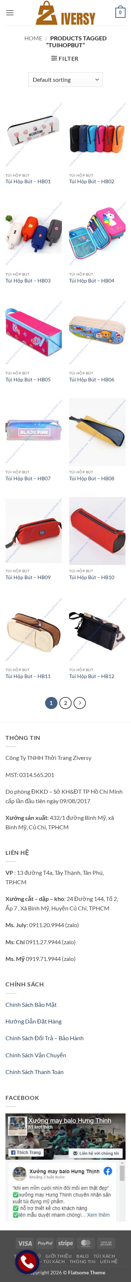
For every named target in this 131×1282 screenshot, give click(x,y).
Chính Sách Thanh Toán (34, 1071)
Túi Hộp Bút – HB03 (28, 281)
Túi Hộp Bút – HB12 (91, 676)
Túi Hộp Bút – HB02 (91, 181)
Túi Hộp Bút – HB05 (28, 379)
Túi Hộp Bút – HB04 (91, 281)
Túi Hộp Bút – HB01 (28, 181)
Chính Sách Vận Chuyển (35, 1054)
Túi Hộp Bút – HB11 (28, 676)
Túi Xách (104, 1256)
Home (33, 38)
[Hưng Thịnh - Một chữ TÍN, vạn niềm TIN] (65, 12)
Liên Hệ (109, 1261)
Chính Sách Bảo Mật (31, 1004)
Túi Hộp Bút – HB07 (28, 478)
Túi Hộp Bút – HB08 (91, 478)
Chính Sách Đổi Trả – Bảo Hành (44, 1037)
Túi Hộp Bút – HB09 (28, 577)
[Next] (80, 703)
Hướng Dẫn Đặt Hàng (33, 1021)
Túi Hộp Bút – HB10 (91, 577)
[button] (9, 12)
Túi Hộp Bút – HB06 (91, 379)
